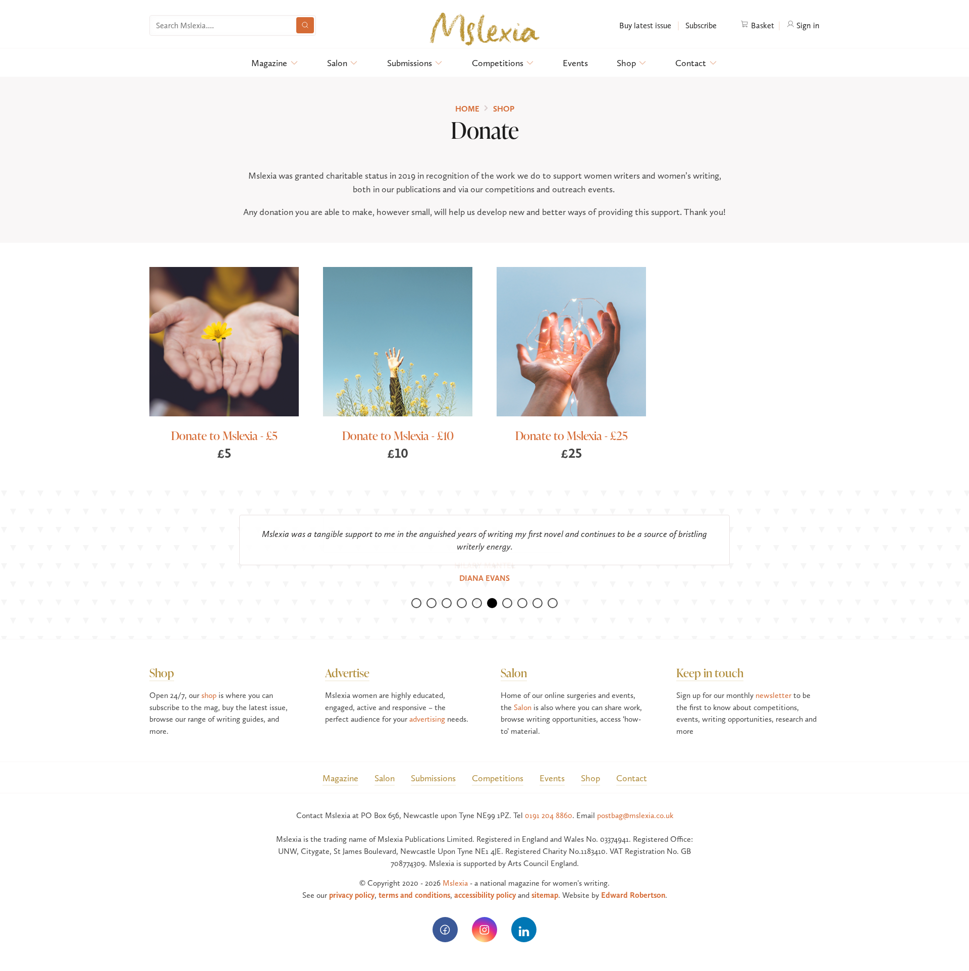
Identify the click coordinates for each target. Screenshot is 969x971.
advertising (427, 706)
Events (575, 63)
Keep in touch (709, 660)
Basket (761, 25)
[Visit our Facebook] (445, 917)
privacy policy (351, 882)
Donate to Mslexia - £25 (571, 435)
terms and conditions (414, 882)
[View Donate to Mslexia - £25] (571, 341)
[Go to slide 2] (431, 590)
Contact (690, 63)
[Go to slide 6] (492, 590)
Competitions (497, 63)
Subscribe (700, 25)
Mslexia (455, 870)
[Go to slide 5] (477, 590)
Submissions (409, 63)
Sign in (807, 25)
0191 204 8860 (548, 802)
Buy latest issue (645, 25)
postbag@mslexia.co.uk (635, 802)
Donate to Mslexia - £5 (224, 435)
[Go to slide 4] (462, 590)
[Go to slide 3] (447, 590)
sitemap (544, 882)
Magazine (269, 63)
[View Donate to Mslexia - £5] (224, 341)
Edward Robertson (633, 882)
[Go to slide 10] (553, 590)
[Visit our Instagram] (484, 917)
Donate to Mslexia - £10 (398, 435)
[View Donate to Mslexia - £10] (397, 341)
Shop (626, 63)
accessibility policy (485, 882)
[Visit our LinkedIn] (523, 917)
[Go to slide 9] (537, 590)
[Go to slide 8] (522, 590)
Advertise (347, 660)
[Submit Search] (305, 25)
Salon (337, 63)
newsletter (773, 682)
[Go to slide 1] (416, 590)
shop (209, 682)
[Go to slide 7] (507, 590)
